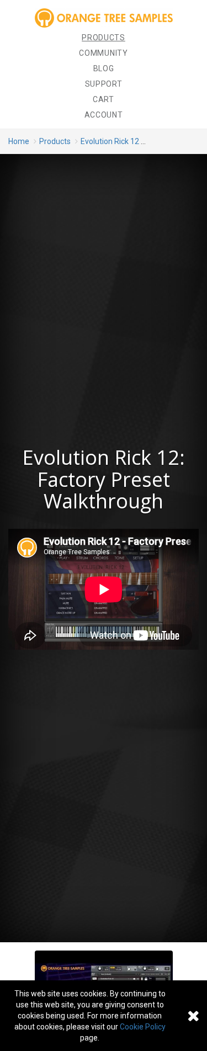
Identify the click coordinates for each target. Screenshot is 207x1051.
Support (104, 83)
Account (103, 114)
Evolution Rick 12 (110, 141)
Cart (103, 99)
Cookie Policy (143, 1026)
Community (103, 53)
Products (103, 37)
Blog (103, 68)
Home (18, 141)
